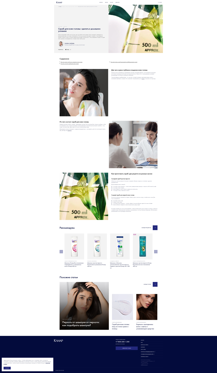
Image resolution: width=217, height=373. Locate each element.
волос (143, 78)
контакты (143, 347)
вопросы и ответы (144, 344)
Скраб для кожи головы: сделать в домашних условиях (87, 6)
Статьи (67, 6)
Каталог (142, 340)
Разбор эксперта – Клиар (73, 6)
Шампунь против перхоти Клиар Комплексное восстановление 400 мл (142, 264)
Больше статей (147, 284)
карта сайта (143, 349)
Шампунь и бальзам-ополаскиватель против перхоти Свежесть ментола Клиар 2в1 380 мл (120, 265)
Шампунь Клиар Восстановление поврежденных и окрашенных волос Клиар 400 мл (74, 264)
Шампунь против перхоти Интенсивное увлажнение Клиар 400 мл (96, 264)
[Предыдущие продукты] (61, 251)
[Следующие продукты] (155, 251)
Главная (63, 6)
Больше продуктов (146, 227)
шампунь (69, 130)
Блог (142, 342)
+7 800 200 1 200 (122, 342)
